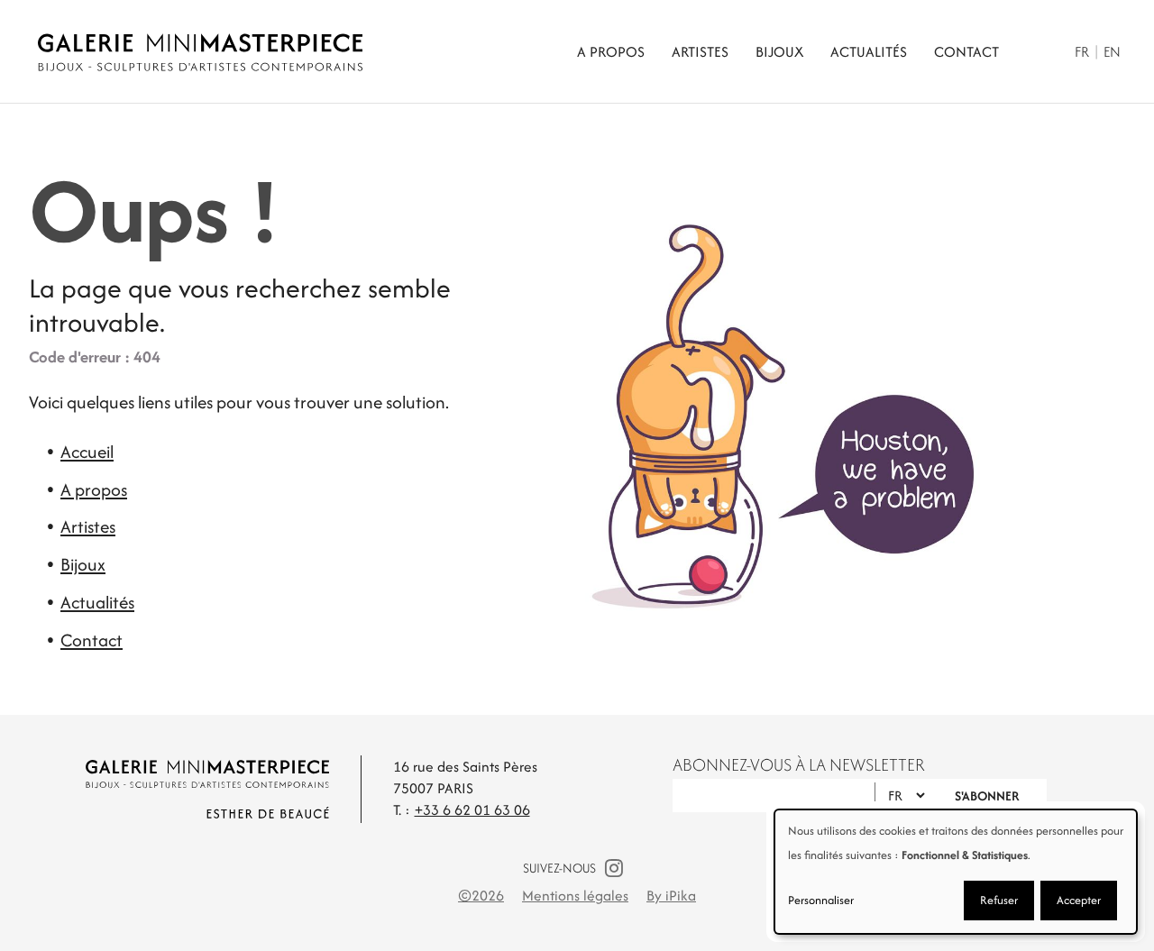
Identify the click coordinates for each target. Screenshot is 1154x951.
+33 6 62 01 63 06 (472, 810)
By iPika (671, 895)
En (1112, 51)
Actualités (868, 51)
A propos (611, 51)
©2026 (481, 895)
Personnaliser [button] (821, 900)
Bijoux (779, 51)
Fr (1082, 51)
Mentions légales (575, 895)
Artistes (700, 51)
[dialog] (955, 871)
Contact (966, 51)
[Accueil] (259, 52)
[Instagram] (613, 868)
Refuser (999, 900)
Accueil (87, 451)
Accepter (1079, 900)
